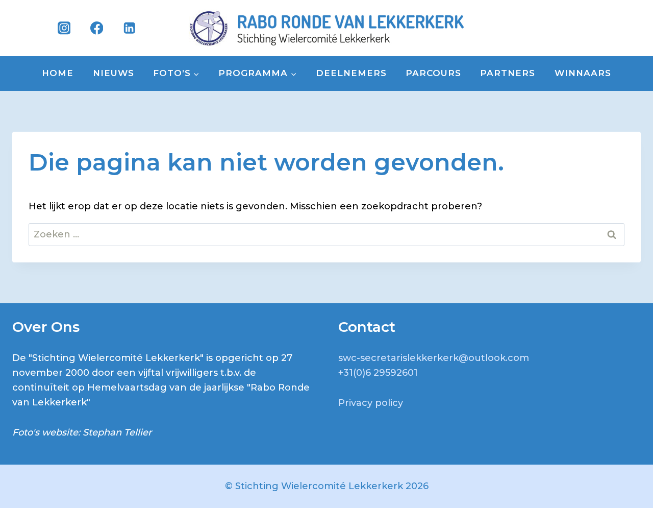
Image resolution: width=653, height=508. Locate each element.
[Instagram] (64, 28)
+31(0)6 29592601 (378, 372)
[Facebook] (97, 28)
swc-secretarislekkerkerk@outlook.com (433, 358)
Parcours (433, 73)
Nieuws (113, 73)
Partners (507, 73)
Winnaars (583, 73)
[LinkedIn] (129, 28)
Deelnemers (351, 73)
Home (57, 73)
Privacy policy (370, 402)
